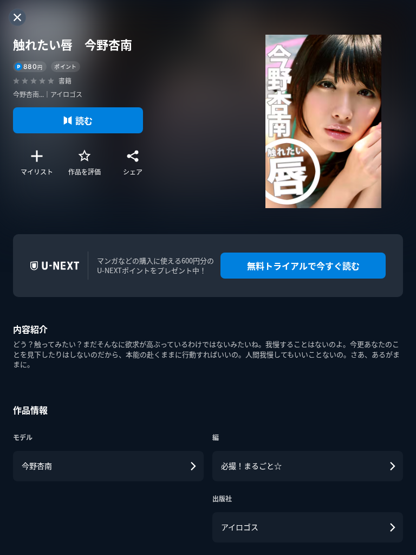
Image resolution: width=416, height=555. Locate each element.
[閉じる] (17, 17)
